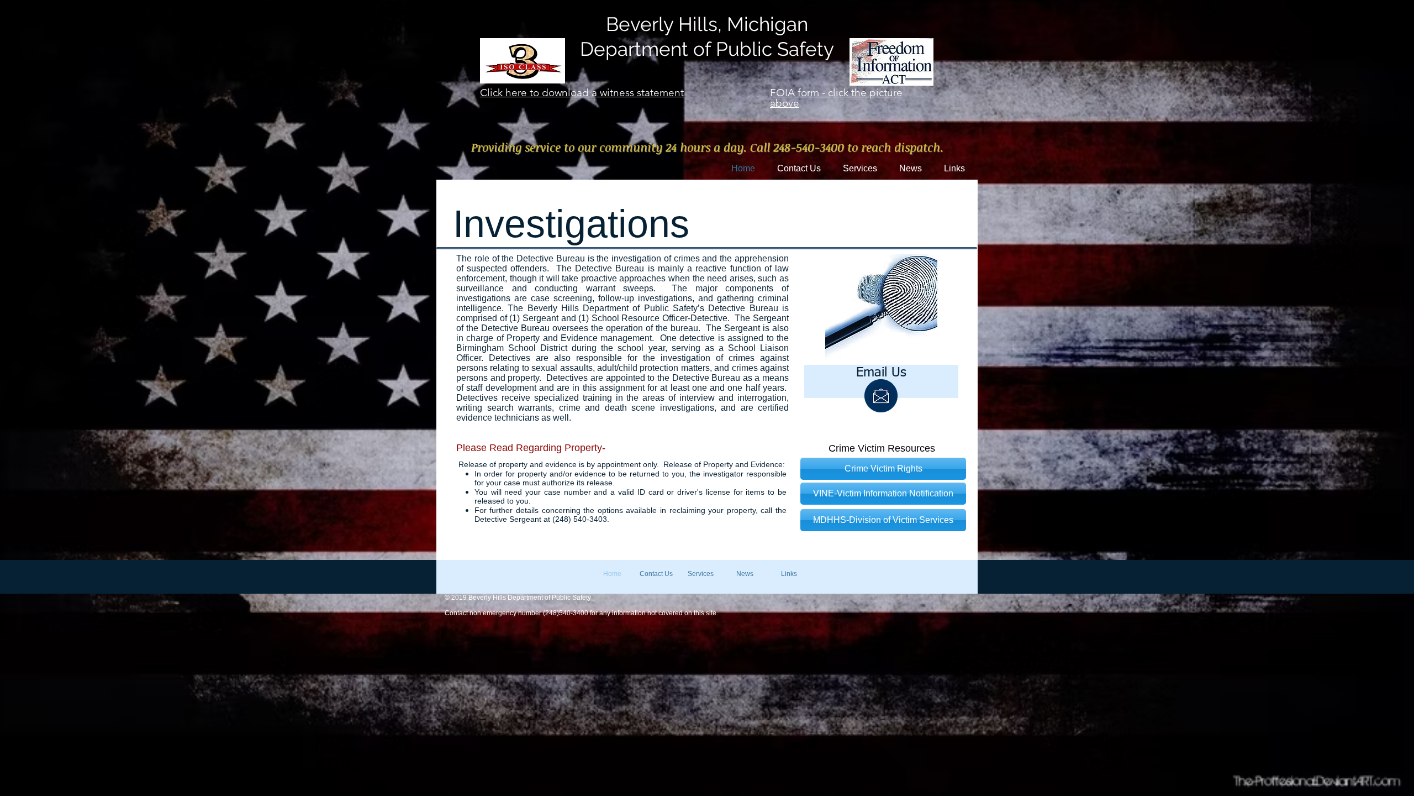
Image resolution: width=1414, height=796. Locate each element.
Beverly (639, 24)
